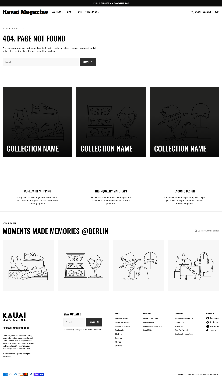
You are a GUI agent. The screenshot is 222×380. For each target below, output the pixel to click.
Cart (217, 12)
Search (198, 12)
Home (5, 28)
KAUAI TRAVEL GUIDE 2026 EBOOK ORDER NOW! (111, 3)
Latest (79, 12)
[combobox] (41, 62)
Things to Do (91, 12)
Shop (69, 12)
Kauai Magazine (193, 374)
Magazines (56, 12)
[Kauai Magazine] (25, 12)
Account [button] (207, 12)
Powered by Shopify (210, 374)
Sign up (92, 322)
